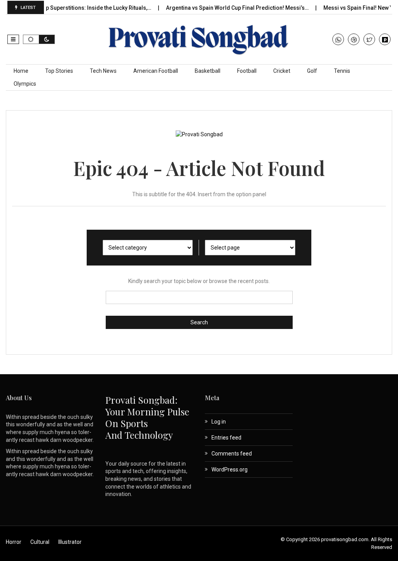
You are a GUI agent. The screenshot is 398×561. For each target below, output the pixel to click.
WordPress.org (229, 469)
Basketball (207, 71)
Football (247, 71)
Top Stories (59, 71)
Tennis (342, 71)
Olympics (25, 84)
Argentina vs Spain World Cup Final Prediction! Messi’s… (230, 8)
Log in (218, 422)
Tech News (103, 71)
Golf (312, 71)
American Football (155, 71)
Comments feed (231, 453)
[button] (13, 39)
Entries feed (226, 437)
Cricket (281, 71)
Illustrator (70, 542)
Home (21, 71)
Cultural (39, 542)
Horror (13, 542)
